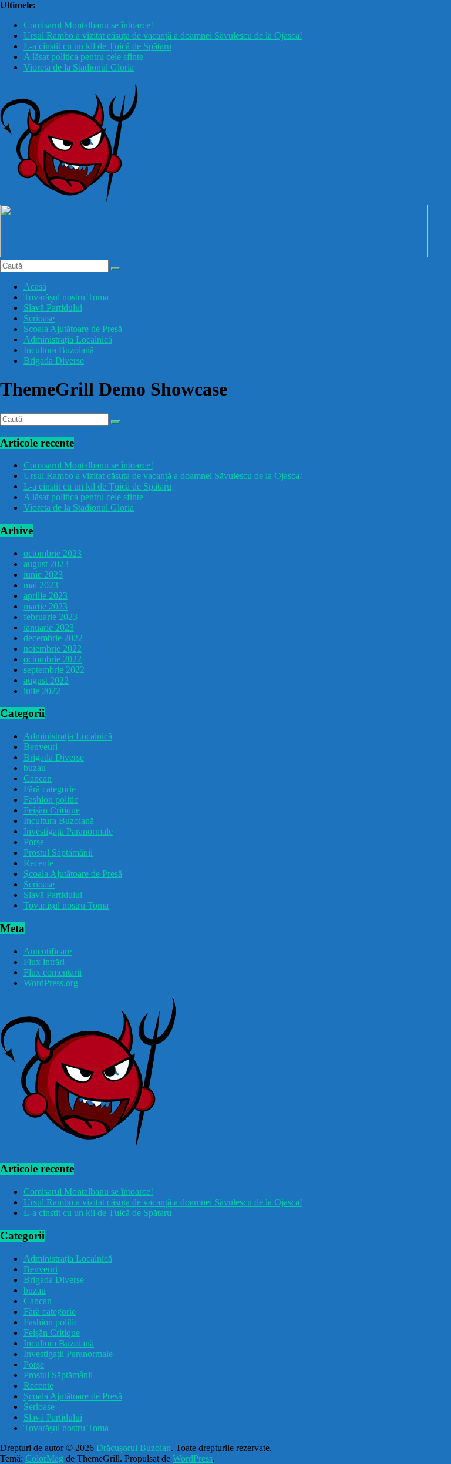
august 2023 (46, 564)
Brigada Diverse (53, 361)
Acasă (34, 287)
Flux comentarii (52, 972)
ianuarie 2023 (48, 627)
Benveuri (40, 747)
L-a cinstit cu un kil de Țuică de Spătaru (97, 46)
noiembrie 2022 (52, 649)
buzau (34, 768)
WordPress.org (50, 983)
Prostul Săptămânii (58, 852)
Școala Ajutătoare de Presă (72, 329)
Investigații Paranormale (68, 831)
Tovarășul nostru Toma (66, 297)
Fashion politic (50, 800)
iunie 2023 (43, 574)
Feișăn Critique (51, 810)
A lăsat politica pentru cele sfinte (83, 57)
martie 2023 (45, 606)
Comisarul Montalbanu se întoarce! (88, 25)
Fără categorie (49, 789)
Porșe (33, 842)
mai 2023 (40, 585)
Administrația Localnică (67, 339)
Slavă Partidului (52, 308)
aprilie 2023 (45, 596)
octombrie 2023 (52, 553)
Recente (38, 863)
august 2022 (46, 680)
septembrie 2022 (54, 670)
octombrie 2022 (52, 659)
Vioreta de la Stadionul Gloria (78, 67)
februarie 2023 (50, 617)
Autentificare (47, 951)
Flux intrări (44, 962)
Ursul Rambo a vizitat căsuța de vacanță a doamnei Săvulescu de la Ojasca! (162, 36)
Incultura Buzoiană (58, 350)
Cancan (37, 778)
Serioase (39, 318)
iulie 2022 (41, 691)
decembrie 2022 (53, 638)
